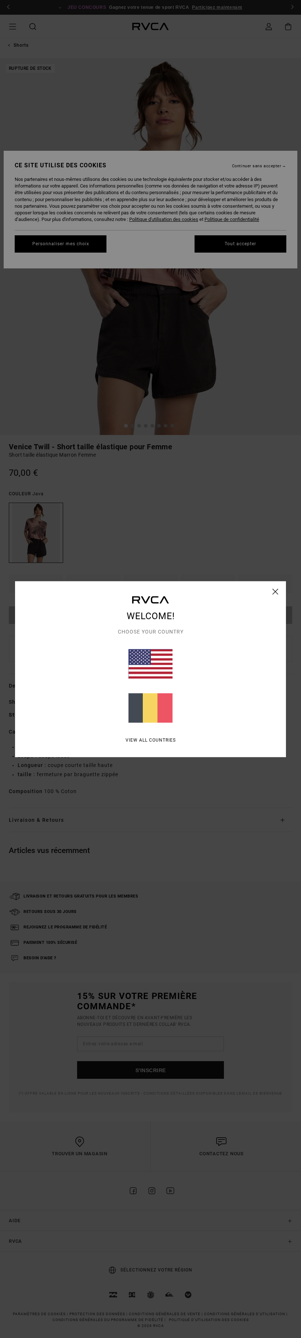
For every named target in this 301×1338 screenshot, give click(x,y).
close (275, 591)
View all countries (151, 739)
